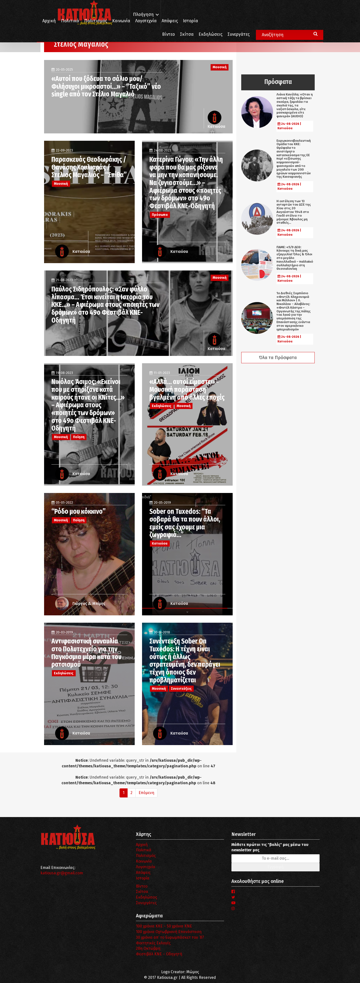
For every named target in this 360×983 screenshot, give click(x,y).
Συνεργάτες (239, 34)
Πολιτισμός (95, 20)
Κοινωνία (121, 20)
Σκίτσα (186, 34)
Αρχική (49, 20)
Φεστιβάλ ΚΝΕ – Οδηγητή (159, 954)
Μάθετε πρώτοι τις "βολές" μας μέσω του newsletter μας (269, 847)
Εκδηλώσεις (210, 34)
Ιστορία (190, 20)
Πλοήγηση (143, 14)
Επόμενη (146, 792)
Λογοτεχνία (145, 867)
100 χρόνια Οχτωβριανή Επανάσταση (169, 931)
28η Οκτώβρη (148, 948)
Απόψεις (170, 20)
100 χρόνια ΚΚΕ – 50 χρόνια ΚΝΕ (164, 926)
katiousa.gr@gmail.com (61, 873)
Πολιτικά (70, 20)
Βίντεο (168, 34)
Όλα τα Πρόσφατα (278, 357)
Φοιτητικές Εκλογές (153, 943)
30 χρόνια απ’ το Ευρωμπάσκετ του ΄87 (170, 937)
